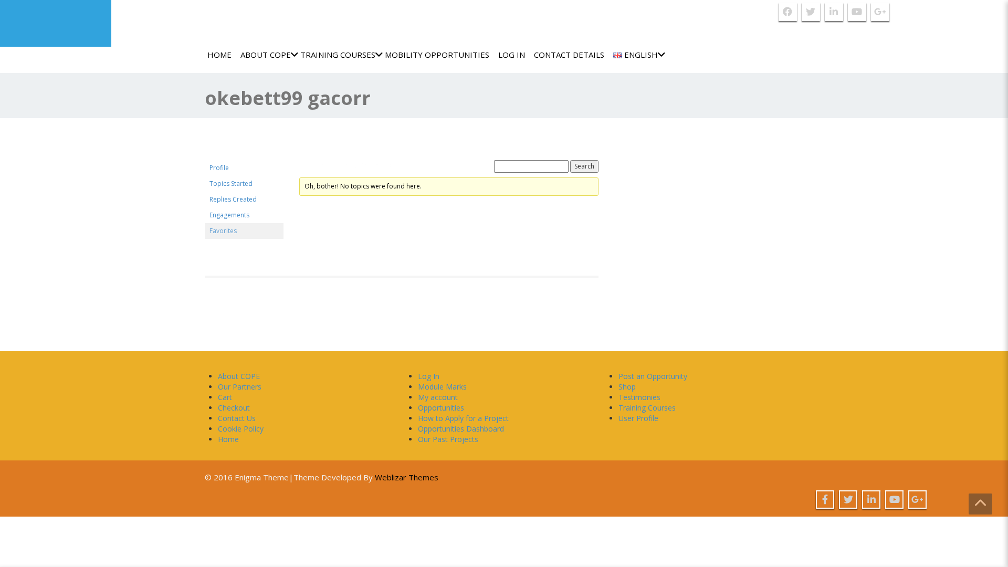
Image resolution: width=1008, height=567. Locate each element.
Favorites (223, 230)
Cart (225, 397)
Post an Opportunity (652, 376)
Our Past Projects (448, 439)
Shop (627, 387)
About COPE (265, 54)
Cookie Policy (241, 429)
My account (438, 397)
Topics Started (231, 183)
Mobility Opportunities (437, 54)
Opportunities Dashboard (461, 429)
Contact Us (237, 418)
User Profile (638, 418)
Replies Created (233, 199)
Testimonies (639, 397)
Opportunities (441, 408)
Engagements (229, 215)
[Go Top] (980, 504)
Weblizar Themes (406, 477)
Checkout (234, 408)
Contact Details (569, 54)
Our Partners (239, 387)
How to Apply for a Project (463, 418)
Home (219, 54)
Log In (511, 54)
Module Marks (442, 387)
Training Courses (337, 54)
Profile (219, 167)
